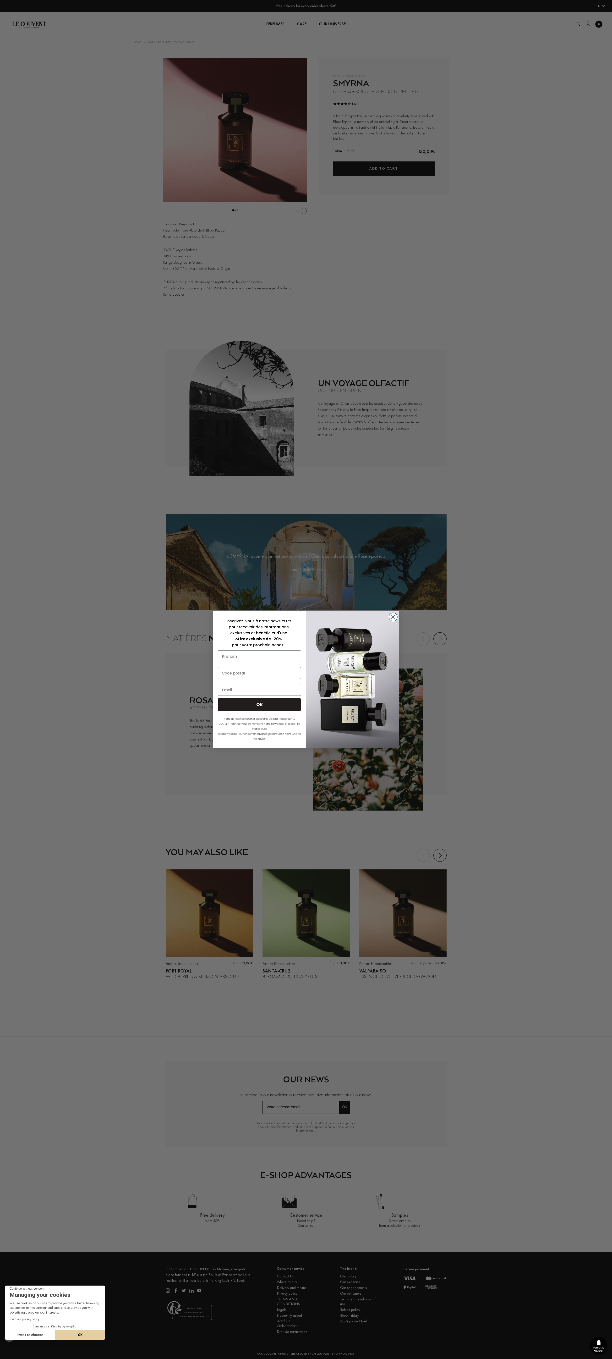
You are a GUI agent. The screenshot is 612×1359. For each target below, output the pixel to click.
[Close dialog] (393, 617)
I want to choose (30, 1335)
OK (80, 1335)
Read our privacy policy (24, 1319)
